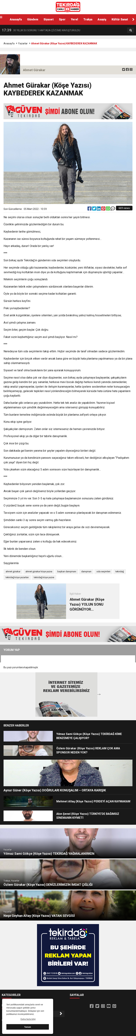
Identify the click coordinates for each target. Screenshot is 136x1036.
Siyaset (49, 19)
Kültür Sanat (120, 19)
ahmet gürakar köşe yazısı (39, 571)
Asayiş (102, 19)
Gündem (32, 19)
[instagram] (131, 69)
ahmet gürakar (13, 571)
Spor (62, 19)
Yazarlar (23, 43)
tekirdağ (119, 571)
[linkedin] (99, 209)
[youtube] (108, 1006)
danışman (86, 571)
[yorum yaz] (112, 209)
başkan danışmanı (66, 571)
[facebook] (127, 69)
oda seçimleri (103, 571)
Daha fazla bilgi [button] (28, 1019)
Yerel (74, 19)
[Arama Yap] (130, 30)
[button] (133, 19)
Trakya (87, 19)
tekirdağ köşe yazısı (44, 577)
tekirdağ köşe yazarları (17, 577)
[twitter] (123, 69)
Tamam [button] (27, 1027)
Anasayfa (16, 19)
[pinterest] (103, 209)
